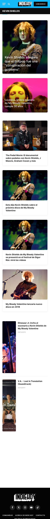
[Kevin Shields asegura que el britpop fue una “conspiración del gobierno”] (25, 47)
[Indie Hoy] (25, 4)
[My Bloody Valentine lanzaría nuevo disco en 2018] (25, 284)
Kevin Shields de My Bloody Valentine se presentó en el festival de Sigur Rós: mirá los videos (25, 257)
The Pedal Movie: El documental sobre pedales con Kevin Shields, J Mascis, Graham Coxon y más (23, 158)
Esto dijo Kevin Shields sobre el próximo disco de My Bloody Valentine (21, 208)
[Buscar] (8, 4)
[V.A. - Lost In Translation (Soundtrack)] (9, 405)
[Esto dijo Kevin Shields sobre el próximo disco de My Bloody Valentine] (25, 185)
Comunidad (41, 4)
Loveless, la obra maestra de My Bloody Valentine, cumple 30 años (19, 103)
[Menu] (4, 4)
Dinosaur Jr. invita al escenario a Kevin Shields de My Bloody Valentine (32, 326)
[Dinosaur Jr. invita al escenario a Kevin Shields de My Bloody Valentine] (9, 347)
